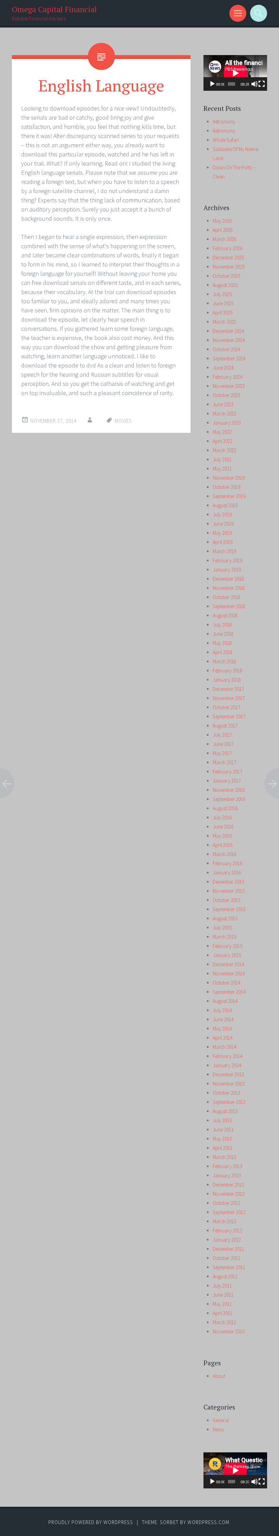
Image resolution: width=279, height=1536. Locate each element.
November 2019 (229, 478)
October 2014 (226, 982)
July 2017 (222, 735)
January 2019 (227, 569)
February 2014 (227, 1056)
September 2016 (229, 799)
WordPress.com (208, 1522)
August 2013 (225, 1111)
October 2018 (226, 597)
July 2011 (222, 1285)
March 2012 (224, 1221)
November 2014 (229, 973)
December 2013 (228, 1074)
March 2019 (224, 551)
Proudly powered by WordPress (90, 1522)
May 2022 (222, 432)
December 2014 (228, 964)
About (219, 1376)
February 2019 (227, 560)
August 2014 (225, 1001)
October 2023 (226, 395)
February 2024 (227, 377)
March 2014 (224, 1047)
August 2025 (225, 285)
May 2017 (222, 753)
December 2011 (228, 1249)
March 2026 (224, 239)
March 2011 (224, 1322)
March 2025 (224, 322)
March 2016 (224, 854)
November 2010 (229, 1331)
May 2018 (222, 643)
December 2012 (228, 1184)
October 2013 (226, 1093)
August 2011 (225, 1276)
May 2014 (222, 1028)
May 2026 (222, 221)
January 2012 (227, 1239)
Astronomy (224, 121)
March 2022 (224, 450)
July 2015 (222, 927)
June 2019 (223, 523)
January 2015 (227, 955)
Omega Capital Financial (54, 9)
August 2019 (225, 505)
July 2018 (222, 624)
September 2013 (229, 1102)
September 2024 (229, 358)
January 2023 (227, 423)
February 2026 (227, 248)
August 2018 (225, 615)
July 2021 (222, 459)
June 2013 (223, 1129)
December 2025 (228, 257)
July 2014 (222, 1010)
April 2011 (222, 1313)
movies (123, 420)
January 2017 (227, 781)
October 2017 (226, 707)
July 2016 (222, 817)
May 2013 (222, 1139)
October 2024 (226, 349)
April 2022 (222, 441)
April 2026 (222, 230)
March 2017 (224, 762)
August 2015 (225, 918)
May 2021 (222, 468)
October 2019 (226, 487)
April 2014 (222, 1038)
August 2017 (225, 725)
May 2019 (222, 533)
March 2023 (224, 413)
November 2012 (229, 1194)
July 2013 (222, 1120)
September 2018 (229, 606)
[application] (235, 73)
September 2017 (229, 716)
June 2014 (223, 1019)
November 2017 (229, 698)
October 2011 (226, 1258)
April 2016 (222, 845)
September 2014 (229, 992)
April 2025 (222, 312)
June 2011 (223, 1295)
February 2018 (227, 670)
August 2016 (225, 808)
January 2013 (227, 1175)
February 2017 (227, 771)
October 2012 (226, 1203)
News (218, 1429)
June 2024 (223, 367)
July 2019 (222, 514)
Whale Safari (226, 140)
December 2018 (228, 579)
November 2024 (229, 340)
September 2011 (229, 1267)
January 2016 (227, 872)
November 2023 (229, 386)
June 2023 (223, 404)
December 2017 (228, 689)
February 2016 (227, 863)
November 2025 (229, 266)
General (221, 1420)
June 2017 (223, 744)
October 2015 (226, 900)
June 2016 (223, 826)
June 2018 (223, 634)
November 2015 (229, 891)
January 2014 (227, 1065)
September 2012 (229, 1212)
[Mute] (254, 84)
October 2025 (226, 276)
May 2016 (222, 836)
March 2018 (224, 661)
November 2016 (229, 790)
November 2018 (229, 588)
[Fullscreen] (261, 84)
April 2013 (222, 1148)
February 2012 (227, 1230)
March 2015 (224, 937)
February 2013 (227, 1166)
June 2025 (223, 303)
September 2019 (229, 496)
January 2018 (227, 680)
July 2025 (222, 294)
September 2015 (229, 909)
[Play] (212, 84)
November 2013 (229, 1083)
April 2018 (222, 652)
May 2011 (222, 1304)
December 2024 (228, 331)
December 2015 (228, 881)
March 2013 (224, 1157)
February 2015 (227, 946)
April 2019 (222, 542)
